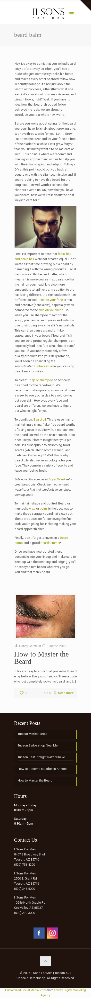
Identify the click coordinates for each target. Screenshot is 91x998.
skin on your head (51, 310)
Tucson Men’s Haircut (32, 734)
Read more (66, 693)
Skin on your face (51, 300)
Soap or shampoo (40, 380)
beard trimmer (50, 543)
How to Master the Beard (41, 657)
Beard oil (39, 419)
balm (43, 508)
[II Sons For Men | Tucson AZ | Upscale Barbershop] (45, 14)
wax (32, 508)
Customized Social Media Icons (26, 990)
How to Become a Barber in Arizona (42, 769)
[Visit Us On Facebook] (39, 938)
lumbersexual (43, 366)
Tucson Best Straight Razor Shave (41, 757)
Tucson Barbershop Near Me (38, 745)
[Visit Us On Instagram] (52, 938)
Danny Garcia (28, 646)
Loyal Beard (57, 479)
